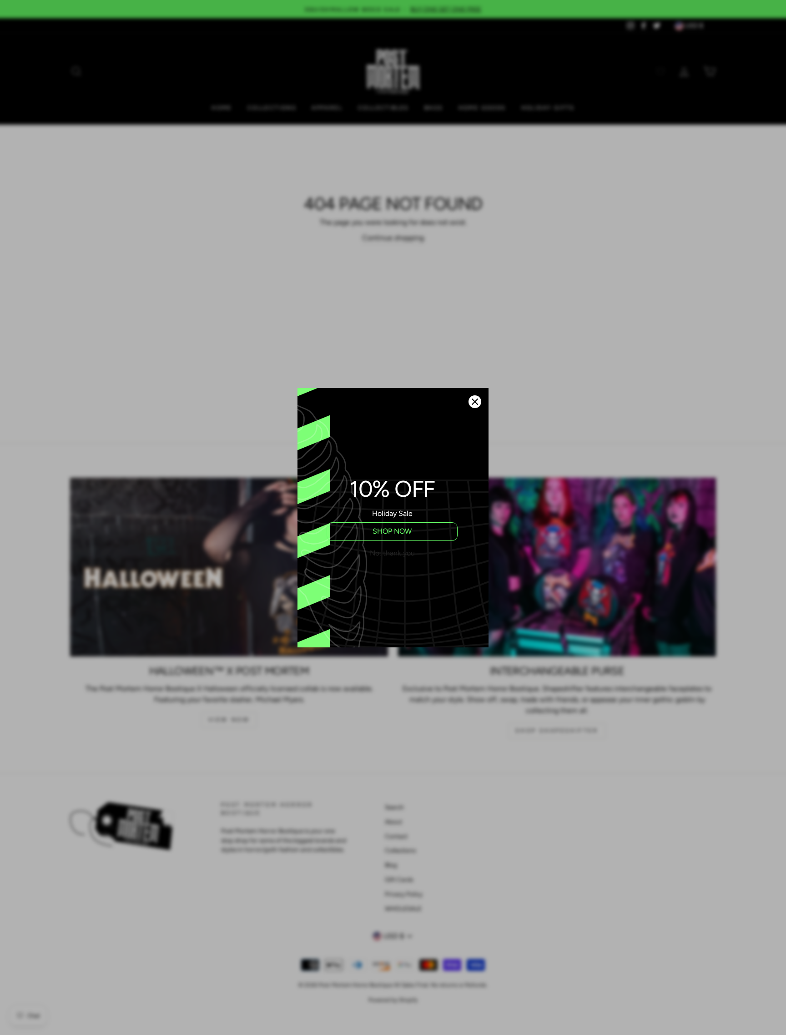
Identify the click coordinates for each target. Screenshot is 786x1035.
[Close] (475, 401)
